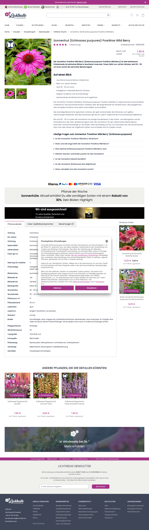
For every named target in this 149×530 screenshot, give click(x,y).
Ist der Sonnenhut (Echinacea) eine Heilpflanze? (75, 164)
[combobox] (79, 15)
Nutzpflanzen (37, 25)
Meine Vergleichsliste (85, 515)
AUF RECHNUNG (38, 506)
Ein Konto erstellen (137, 7)
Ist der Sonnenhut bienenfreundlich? (70, 159)
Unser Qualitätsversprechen (40, 224)
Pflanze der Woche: (74, 191)
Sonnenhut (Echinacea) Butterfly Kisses (132, 254)
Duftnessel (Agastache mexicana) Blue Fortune (74, 402)
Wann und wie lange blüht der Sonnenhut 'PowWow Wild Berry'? (82, 144)
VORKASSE (36, 509)
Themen (100, 25)
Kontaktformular (11, 521)
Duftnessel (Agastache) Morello (17, 402)
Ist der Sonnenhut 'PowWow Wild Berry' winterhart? (76, 138)
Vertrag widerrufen (111, 515)
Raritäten (86, 25)
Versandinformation (63, 512)
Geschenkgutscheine (63, 521)
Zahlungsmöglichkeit (63, 515)
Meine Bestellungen (85, 509)
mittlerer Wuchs (60, 32)
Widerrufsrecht (110, 512)
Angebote (116, 25)
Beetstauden (44, 32)
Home (7, 25)
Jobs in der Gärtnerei (63, 524)
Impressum (109, 518)
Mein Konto (122, 7)
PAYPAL (35, 512)
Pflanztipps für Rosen (134, 509)
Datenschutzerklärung (112, 509)
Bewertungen (66, 224)
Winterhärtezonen (133, 512)
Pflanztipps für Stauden (135, 506)
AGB (106, 506)
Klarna (35, 518)
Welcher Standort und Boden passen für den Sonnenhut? (79, 154)
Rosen (54, 25)
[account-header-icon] (137, 15)
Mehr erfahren (74, 446)
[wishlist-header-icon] (131, 15)
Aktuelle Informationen (64, 506)
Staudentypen (30, 32)
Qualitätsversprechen (63, 509)
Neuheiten (69, 25)
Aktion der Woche (136, 25)
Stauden (19, 25)
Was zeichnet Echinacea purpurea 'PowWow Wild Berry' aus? (81, 149)
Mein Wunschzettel (85, 518)
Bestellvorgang (61, 518)
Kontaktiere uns (105, 7)
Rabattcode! (82, 2)
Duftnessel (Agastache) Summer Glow (46, 402)
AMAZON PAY (37, 515)
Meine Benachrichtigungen (88, 512)
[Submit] (108, 15)
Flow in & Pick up (38, 524)
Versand (141, 56)
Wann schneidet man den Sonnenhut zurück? (74, 169)
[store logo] (16, 15)
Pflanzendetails (15, 224)
